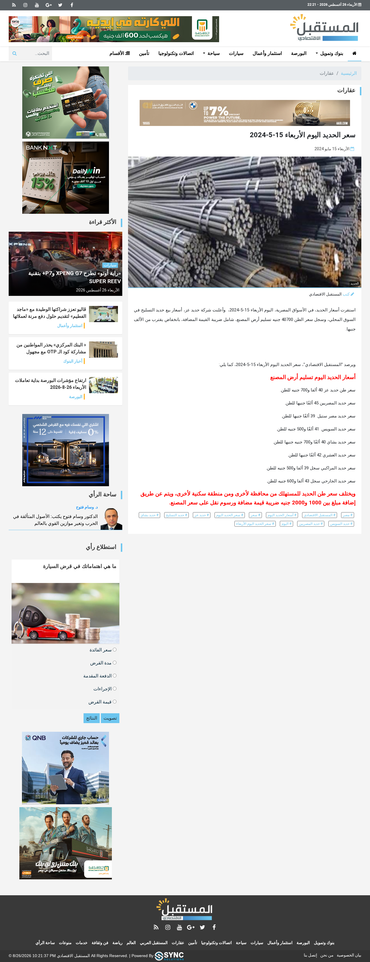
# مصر (347, 515)
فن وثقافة (100, 942)
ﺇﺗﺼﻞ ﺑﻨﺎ (310, 955)
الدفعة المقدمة (98, 675)
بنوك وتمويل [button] (331, 53)
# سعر (255, 515)
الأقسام (117, 53)
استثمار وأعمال (267, 53)
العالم (131, 942)
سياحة (241, 942)
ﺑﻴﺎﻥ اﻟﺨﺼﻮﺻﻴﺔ (349, 955)
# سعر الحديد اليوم (229, 515)
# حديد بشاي (149, 515)
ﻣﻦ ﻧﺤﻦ (327, 955)
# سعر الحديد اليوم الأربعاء (255, 524)
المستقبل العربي (154, 942)
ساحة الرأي (45, 942)
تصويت (110, 718)
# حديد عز (202, 515)
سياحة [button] (213, 53)
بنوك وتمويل (324, 942)
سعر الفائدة (101, 649)
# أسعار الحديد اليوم (282, 515)
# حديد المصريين (311, 524)
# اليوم (286, 524)
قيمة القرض (100, 701)
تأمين (144, 53)
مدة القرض (101, 662)
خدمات (82, 942)
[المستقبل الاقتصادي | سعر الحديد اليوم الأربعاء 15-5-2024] (185, 910)
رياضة (117, 942)
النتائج (91, 718)
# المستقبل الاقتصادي (319, 515)
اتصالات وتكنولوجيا (176, 53)
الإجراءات (103, 688)
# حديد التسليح (176, 515)
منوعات (65, 942)
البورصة (298, 53)
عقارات (178, 942)
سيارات (236, 53)
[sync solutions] (169, 955)
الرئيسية (349, 73)
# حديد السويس (341, 524)
